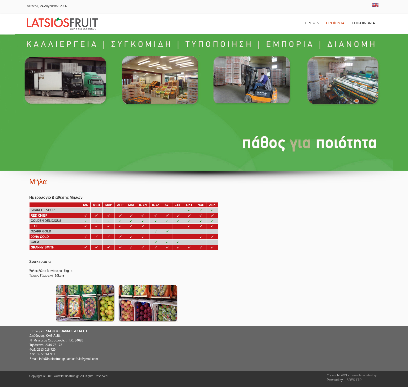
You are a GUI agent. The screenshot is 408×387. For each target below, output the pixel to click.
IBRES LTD (353, 380)
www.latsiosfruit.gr (364, 375)
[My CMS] (62, 23)
